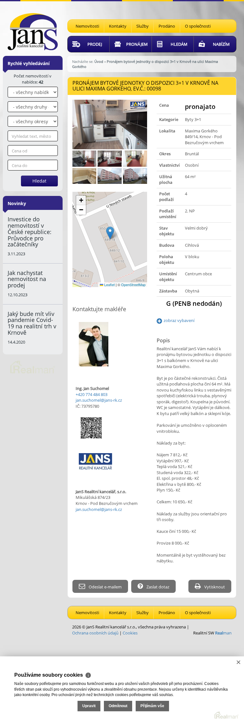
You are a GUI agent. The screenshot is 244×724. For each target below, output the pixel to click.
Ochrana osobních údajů (95, 633)
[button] (110, 232)
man (223, 633)
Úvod (98, 61)
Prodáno (167, 26)
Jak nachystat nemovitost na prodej (27, 279)
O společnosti (198, 26)
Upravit (89, 706)
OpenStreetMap (133, 284)
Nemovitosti (87, 26)
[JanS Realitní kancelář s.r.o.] (33, 31)
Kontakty (117, 26)
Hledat (39, 181)
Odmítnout (118, 706)
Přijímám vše (152, 706)
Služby (142, 26)
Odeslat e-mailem (105, 587)
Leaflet (109, 284)
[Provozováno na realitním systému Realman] (33, 366)
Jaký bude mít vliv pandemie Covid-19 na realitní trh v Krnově (32, 323)
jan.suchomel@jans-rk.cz (99, 400)
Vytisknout (214, 587)
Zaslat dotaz (157, 587)
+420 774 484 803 (91, 394)
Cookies (130, 633)
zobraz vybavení (179, 320)
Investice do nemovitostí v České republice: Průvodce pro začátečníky (29, 231)
